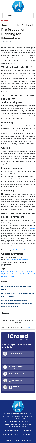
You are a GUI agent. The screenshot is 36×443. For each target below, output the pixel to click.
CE (2, 274)
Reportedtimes (9, 271)
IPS (2, 271)
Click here (26, 327)
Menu (10, 15)
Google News (19, 271)
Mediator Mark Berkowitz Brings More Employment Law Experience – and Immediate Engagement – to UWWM (16, 303)
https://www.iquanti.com (20, 250)
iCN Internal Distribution (19, 274)
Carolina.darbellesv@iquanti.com (17, 260)
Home (5, 434)
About (10, 434)
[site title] (18, 406)
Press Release (5, 21)
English (12, 276)
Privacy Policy (27, 434)
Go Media (7, 274)
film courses (30, 228)
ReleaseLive (29, 271)
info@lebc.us (27, 430)
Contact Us (17, 434)
